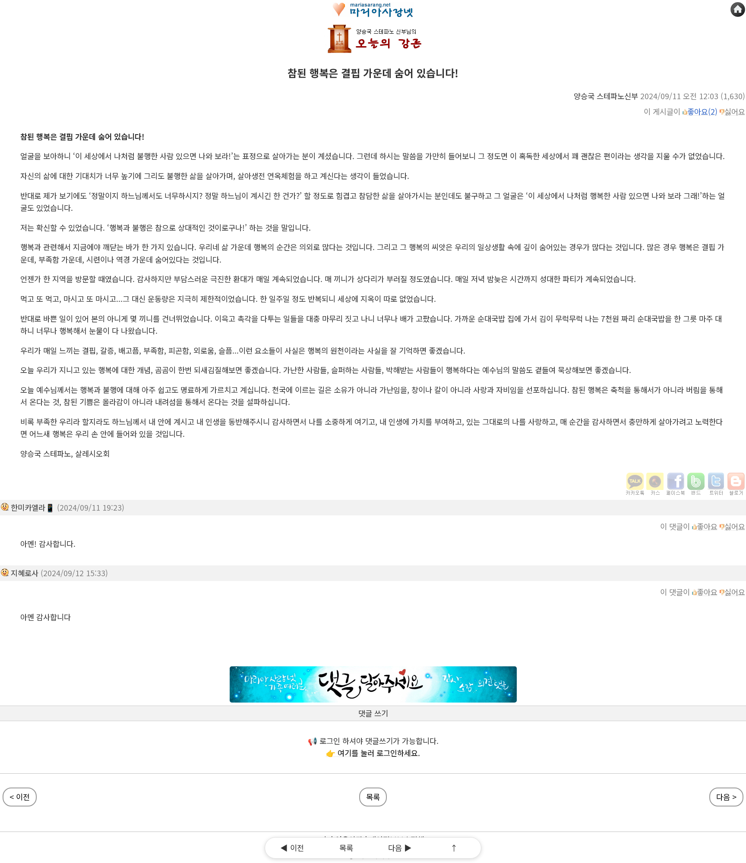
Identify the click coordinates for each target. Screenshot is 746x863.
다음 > (726, 796)
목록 (373, 796)
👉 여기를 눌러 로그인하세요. (373, 752)
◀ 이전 (292, 847)
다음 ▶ (400, 847)
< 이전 (19, 796)
